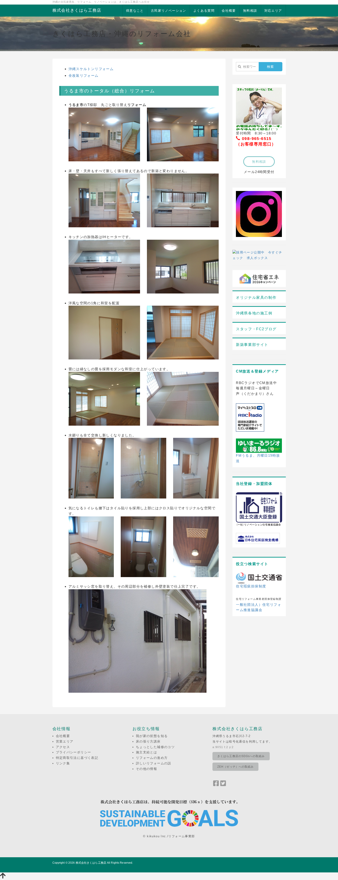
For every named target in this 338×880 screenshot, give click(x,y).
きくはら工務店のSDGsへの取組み (241, 756)
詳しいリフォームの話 (153, 763)
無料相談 (250, 10)
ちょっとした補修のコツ (155, 747)
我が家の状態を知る (152, 736)
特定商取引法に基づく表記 (77, 758)
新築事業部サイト (252, 345)
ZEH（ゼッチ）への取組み (235, 766)
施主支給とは (146, 752)
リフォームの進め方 (152, 758)
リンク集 (63, 763)
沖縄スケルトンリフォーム (91, 69)
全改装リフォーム (84, 75)
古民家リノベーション (168, 10)
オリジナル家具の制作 (256, 297)
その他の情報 (146, 769)
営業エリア (65, 741)
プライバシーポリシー (73, 752)
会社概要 (229, 10)
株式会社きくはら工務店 (76, 10)
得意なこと (135, 10)
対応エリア (273, 10)
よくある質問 (204, 10)
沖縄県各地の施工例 (254, 313)
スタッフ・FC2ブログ (256, 329)
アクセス (63, 747)
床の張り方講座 (148, 741)
